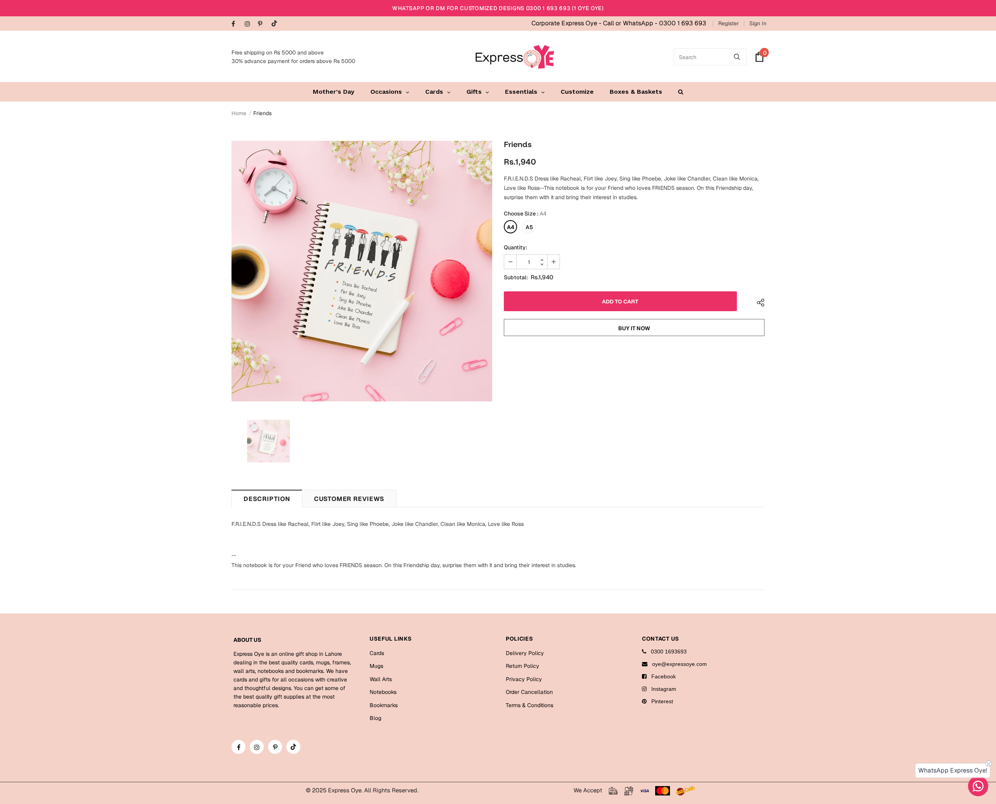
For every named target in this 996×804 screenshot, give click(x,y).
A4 (510, 227)
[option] (361, 271)
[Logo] (515, 56)
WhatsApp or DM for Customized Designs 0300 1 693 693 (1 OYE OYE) (498, 8)
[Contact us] (978, 786)
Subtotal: (516, 277)
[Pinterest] (263, 24)
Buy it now (634, 328)
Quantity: (515, 247)
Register (728, 23)
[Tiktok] (276, 24)
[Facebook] (236, 24)
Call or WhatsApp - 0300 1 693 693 (654, 23)
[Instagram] (249, 24)
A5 (529, 227)
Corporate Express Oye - (567, 23)
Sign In (757, 23)
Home (238, 113)
